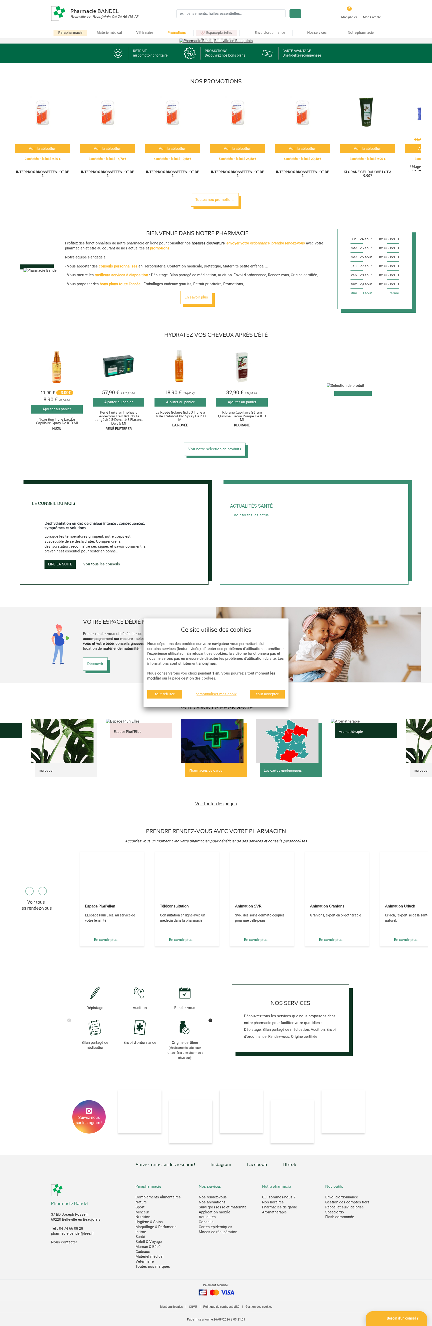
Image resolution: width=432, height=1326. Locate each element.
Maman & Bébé (148, 1246)
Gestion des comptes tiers (347, 1202)
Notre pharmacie (276, 1186)
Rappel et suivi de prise (344, 1207)
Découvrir (95, 663)
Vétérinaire (144, 33)
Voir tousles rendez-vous (36, 905)
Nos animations (212, 1202)
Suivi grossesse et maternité (222, 1207)
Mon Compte (372, 17)
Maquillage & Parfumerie (156, 1227)
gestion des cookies (198, 678)
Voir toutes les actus (251, 515)
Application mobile (214, 1212)
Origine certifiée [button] (185, 1049)
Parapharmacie (70, 33)
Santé (140, 1236)
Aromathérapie (274, 1212)
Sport (140, 1207)
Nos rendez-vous (213, 1197)
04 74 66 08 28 (71, 1228)
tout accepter (267, 694)
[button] (198, 39)
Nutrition (143, 1217)
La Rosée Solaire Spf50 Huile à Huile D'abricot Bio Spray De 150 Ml (180, 416)
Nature (141, 1202)
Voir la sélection (42, 148)
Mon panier (349, 17)
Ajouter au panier (56, 409)
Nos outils (334, 1186)
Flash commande (339, 1217)
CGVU (193, 1306)
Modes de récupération (218, 1232)
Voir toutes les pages (216, 803)
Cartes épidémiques (215, 1227)
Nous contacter (64, 1242)
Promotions (177, 33)
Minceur (142, 1212)
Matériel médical (109, 33)
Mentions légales (171, 1306)
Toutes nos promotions (214, 199)
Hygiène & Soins (149, 1222)
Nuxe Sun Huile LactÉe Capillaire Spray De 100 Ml (57, 421)
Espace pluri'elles (219, 33)
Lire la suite (60, 564)
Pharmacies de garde (279, 1207)
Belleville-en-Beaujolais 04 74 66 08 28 (104, 17)
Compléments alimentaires (158, 1197)
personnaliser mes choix (216, 694)
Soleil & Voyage (149, 1241)
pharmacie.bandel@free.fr (72, 1233)
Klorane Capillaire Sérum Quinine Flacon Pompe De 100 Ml (242, 416)
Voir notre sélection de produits (214, 449)
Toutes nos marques (153, 1266)
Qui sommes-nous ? (278, 1197)
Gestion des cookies (259, 1306)
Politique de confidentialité (221, 1306)
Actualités (207, 1217)
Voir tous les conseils (101, 564)
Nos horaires (273, 1202)
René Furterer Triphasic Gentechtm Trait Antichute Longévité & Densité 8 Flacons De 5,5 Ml (118, 417)
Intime (141, 1232)
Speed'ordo (334, 1212)
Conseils (206, 1222)
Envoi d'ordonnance (341, 1197)
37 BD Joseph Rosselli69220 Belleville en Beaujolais (75, 1217)
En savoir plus (196, 297)
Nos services (210, 1186)
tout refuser (164, 694)
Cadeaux (143, 1251)
